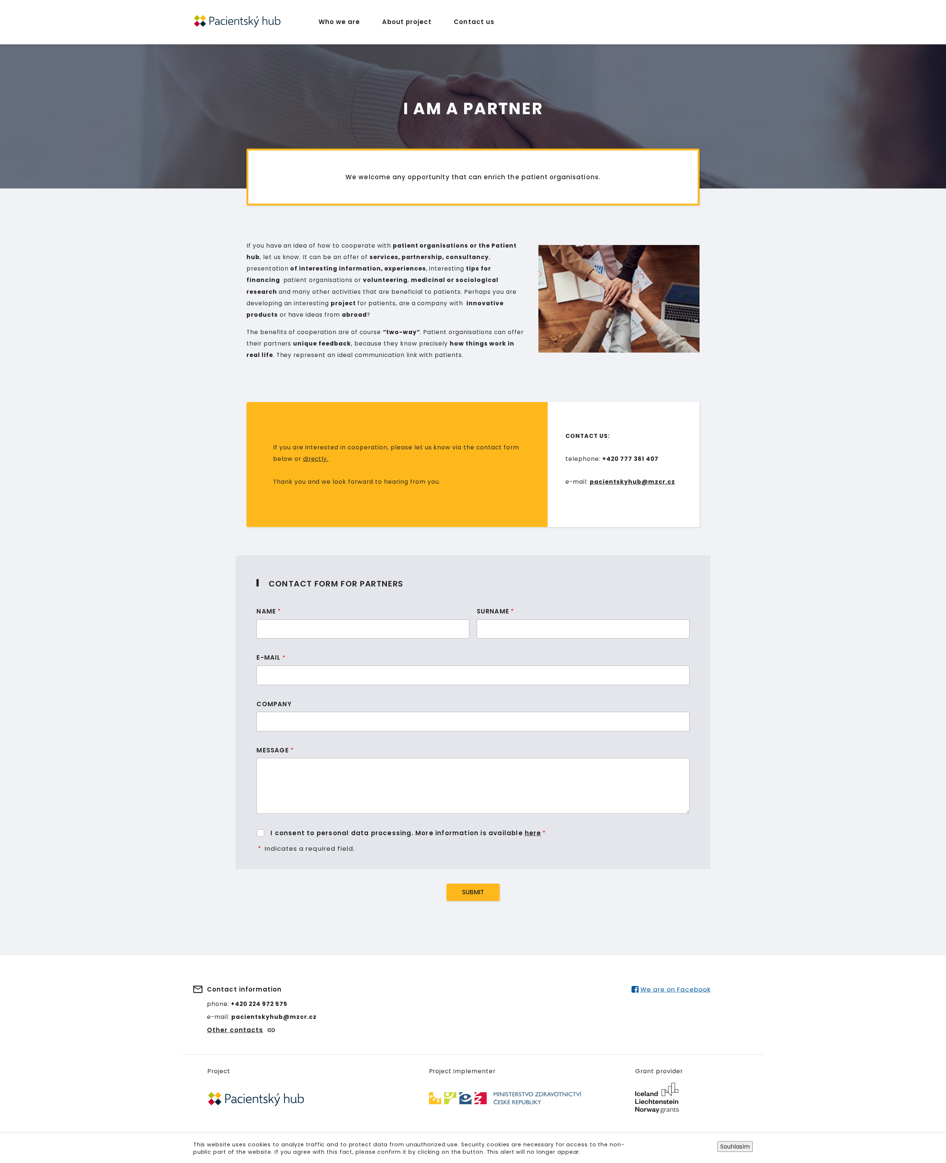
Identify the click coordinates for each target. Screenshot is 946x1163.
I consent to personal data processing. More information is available (405, 833)
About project (407, 21)
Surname (493, 611)
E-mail (268, 657)
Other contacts (235, 1030)
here (533, 833)
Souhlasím (735, 1146)
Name (266, 611)
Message (272, 750)
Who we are (339, 21)
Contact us (474, 21)
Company (274, 704)
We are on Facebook (675, 989)
